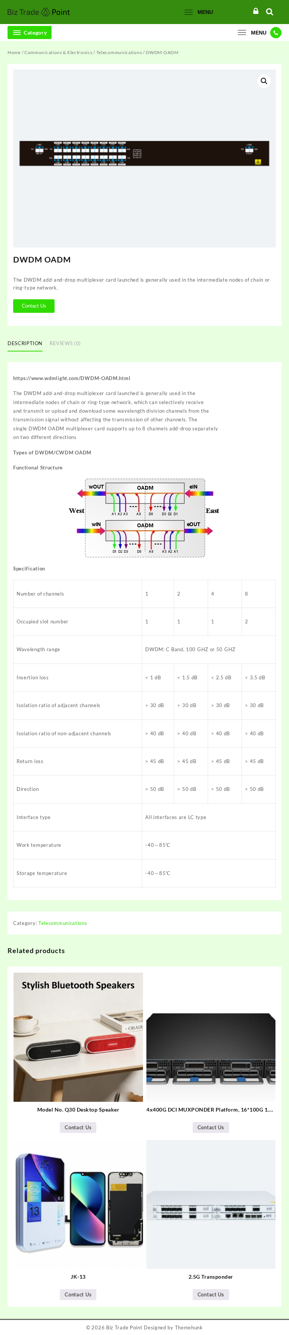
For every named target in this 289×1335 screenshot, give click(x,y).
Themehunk (189, 1327)
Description (25, 343)
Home (14, 52)
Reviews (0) (65, 343)
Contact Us (34, 306)
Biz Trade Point (124, 1327)
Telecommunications (119, 52)
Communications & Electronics (58, 52)
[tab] (28, 344)
